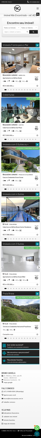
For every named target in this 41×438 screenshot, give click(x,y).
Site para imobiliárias (27, 435)
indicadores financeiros (11, 413)
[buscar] (33, 32)
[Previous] (4, 60)
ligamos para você (10, 395)
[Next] (37, 60)
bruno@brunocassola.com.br (13, 398)
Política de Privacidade (25, 431)
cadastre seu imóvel (10, 416)
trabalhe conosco (9, 402)
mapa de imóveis (9, 423)
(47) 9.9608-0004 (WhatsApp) (14, 391)
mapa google (8, 382)
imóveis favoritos (9, 420)
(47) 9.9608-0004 (34, 2)
